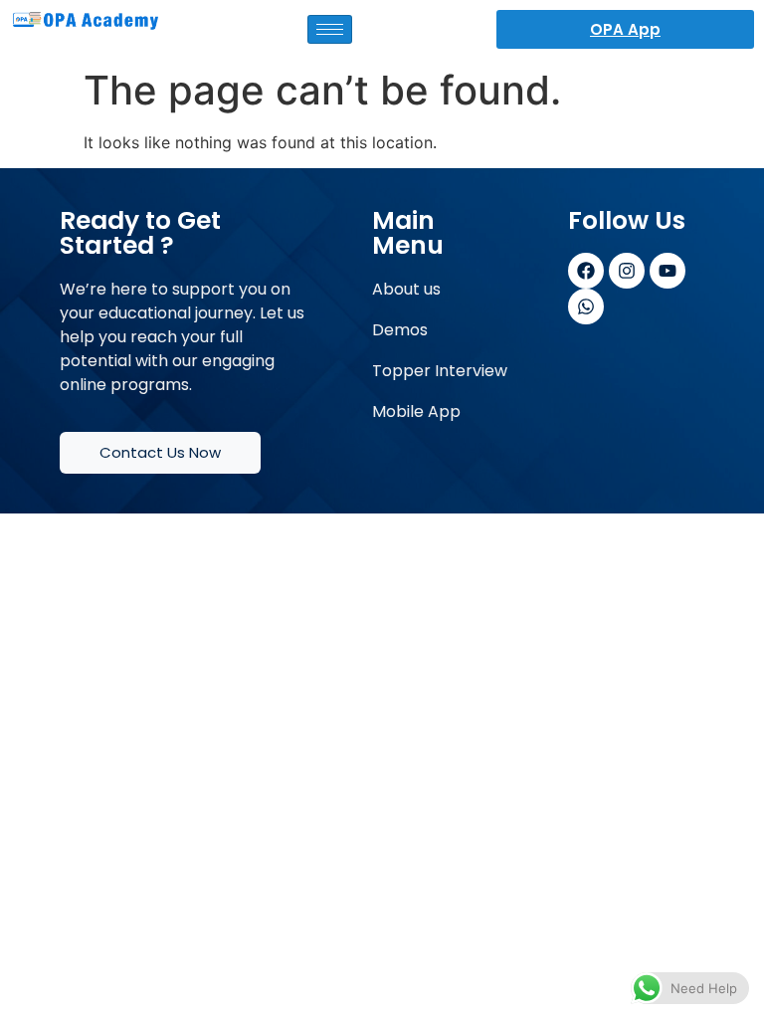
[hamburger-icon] (329, 29)
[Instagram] (627, 271)
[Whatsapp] (586, 306)
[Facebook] (586, 271)
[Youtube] (667, 271)
